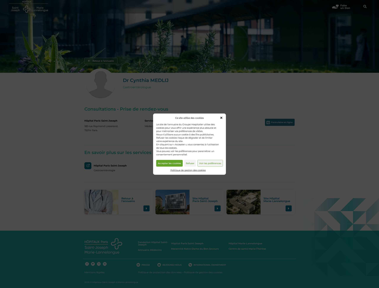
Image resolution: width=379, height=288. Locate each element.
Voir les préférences (210, 163)
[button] (221, 117)
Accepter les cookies (169, 163)
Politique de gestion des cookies (188, 170)
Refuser (190, 163)
